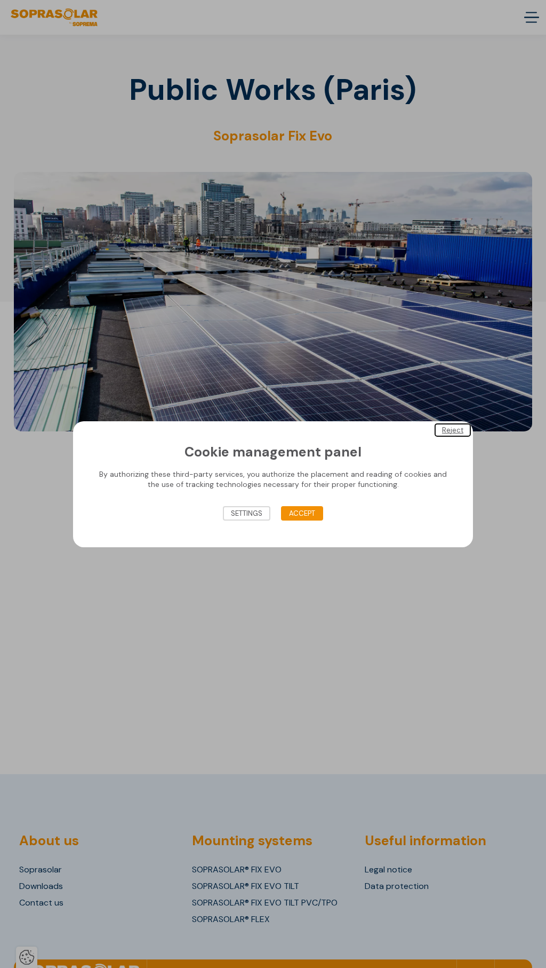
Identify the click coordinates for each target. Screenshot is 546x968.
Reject (452, 429)
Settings (246, 513)
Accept (302, 513)
